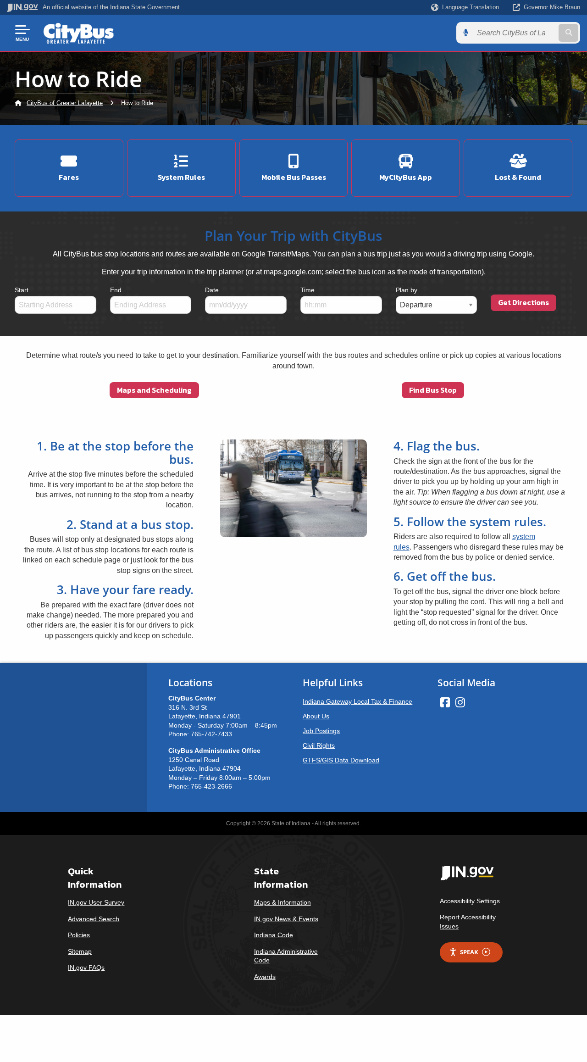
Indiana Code (273, 935)
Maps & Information (282, 902)
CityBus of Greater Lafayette (65, 103)
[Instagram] (460, 702)
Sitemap (80, 951)
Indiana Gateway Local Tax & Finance (357, 701)
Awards (265, 976)
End (116, 290)
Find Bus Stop (433, 389)
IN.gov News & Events (286, 919)
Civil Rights (319, 745)
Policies (79, 935)
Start (21, 290)
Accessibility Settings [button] (470, 901)
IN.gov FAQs (86, 967)
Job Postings (321, 730)
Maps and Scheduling (154, 389)
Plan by (406, 290)
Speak (469, 952)
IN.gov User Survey (96, 902)
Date (212, 290)
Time (307, 290)
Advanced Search (93, 919)
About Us (316, 716)
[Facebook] (445, 702)
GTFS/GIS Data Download (341, 760)
